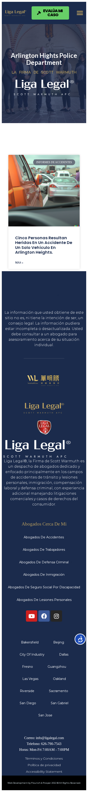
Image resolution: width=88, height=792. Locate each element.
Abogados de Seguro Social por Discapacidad (44, 587)
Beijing (58, 642)
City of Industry (32, 654)
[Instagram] (56, 616)
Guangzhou (57, 667)
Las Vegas (30, 679)
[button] (80, 13)
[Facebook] (44, 616)
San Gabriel (59, 703)
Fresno (27, 667)
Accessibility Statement (44, 771)
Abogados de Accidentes (44, 537)
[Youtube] (31, 616)
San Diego (28, 703)
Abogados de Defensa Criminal (44, 562)
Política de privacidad (44, 765)
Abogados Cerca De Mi (44, 523)
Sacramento (58, 691)
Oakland (59, 679)
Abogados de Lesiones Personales (44, 600)
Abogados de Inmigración (44, 575)
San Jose (45, 715)
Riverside (27, 691)
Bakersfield (30, 642)
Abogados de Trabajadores (44, 550)
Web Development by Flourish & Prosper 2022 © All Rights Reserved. (44, 783)
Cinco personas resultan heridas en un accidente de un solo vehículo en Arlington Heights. (43, 245)
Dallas (63, 654)
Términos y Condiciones (44, 758)
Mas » (19, 262)
